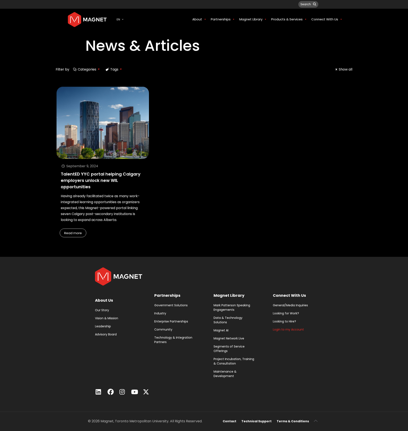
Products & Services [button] (287, 19)
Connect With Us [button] (324, 19)
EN (118, 19)
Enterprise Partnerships (171, 321)
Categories (87, 69)
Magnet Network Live (229, 338)
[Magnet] (87, 19)
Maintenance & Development (225, 373)
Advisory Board (106, 334)
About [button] (197, 19)
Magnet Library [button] (250, 19)
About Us (104, 300)
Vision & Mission (106, 318)
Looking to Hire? (284, 321)
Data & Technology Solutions (228, 320)
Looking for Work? (286, 313)
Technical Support (256, 421)
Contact (229, 421)
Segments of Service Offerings (229, 348)
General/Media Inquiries (290, 305)
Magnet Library (229, 295)
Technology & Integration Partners (173, 339)
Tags (114, 69)
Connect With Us (289, 295)
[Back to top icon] (315, 420)
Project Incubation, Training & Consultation (234, 361)
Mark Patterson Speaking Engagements (232, 307)
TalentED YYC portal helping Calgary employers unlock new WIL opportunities (100, 180)
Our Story (102, 310)
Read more (73, 233)
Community (163, 329)
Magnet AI (221, 330)
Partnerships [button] (221, 19)
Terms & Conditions (293, 421)
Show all (345, 69)
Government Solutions (171, 305)
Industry (160, 313)
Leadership (103, 326)
